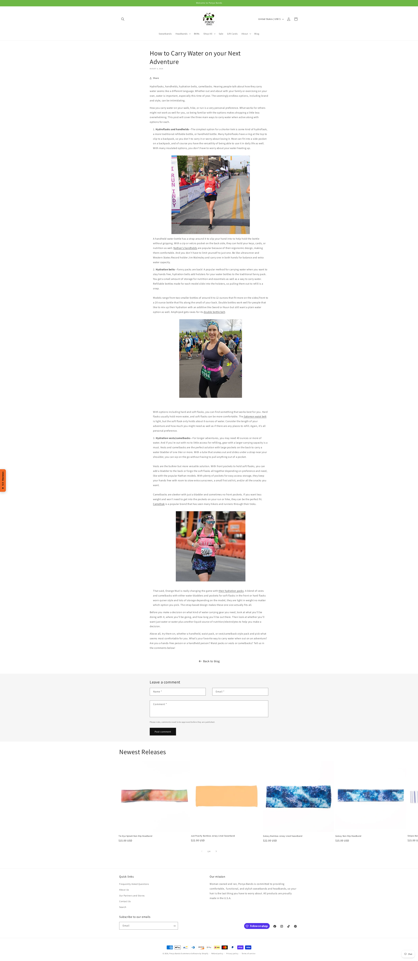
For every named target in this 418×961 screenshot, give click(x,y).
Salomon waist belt (254, 416)
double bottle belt (214, 312)
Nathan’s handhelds (185, 248)
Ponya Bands (174, 953)
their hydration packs (231, 591)
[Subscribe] (174, 926)
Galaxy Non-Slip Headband (348, 836)
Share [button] (156, 78)
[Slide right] (216, 851)
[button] (122, 19)
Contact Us (125, 901)
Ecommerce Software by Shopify (194, 953)
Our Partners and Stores (132, 895)
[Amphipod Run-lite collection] (210, 359)
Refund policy (217, 953)
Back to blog (211, 661)
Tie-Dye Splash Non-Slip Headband (135, 836)
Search (122, 907)
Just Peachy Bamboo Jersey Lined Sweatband (213, 836)
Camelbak (159, 504)
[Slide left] (201, 851)
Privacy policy (232, 953)
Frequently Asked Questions (134, 883)
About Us (124, 889)
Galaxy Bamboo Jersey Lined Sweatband (282, 836)
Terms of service (248, 953)
